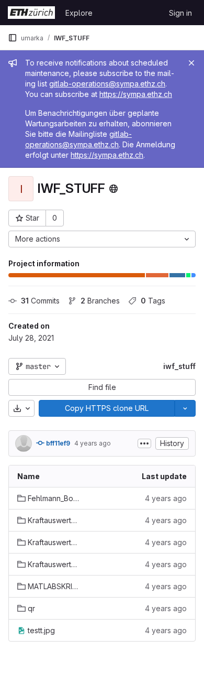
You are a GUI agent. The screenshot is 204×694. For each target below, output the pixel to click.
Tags (153, 300)
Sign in (180, 12)
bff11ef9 (57, 443)
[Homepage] (31, 12)
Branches (100, 300)
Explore (79, 12)
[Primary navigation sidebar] (12, 37)
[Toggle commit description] (144, 443)
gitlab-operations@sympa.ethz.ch (107, 83)
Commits (40, 300)
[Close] (191, 63)
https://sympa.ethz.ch (135, 94)
